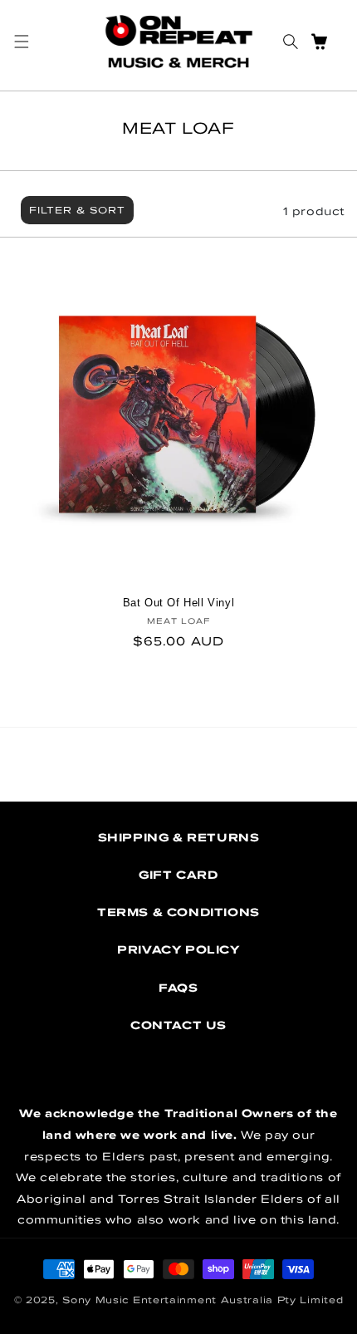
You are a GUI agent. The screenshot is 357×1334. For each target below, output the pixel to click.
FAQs (178, 987)
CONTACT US (178, 1025)
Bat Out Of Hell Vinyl (179, 602)
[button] (21, 41)
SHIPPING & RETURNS (179, 837)
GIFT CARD (178, 874)
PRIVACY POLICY (178, 949)
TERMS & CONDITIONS (178, 912)
